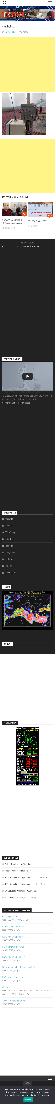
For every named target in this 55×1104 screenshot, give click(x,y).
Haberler (9, 539)
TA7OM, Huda (10, 32)
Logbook (9, 559)
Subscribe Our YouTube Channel (16, 402)
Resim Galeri (10, 572)
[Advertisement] (27, 64)
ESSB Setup (10, 532)
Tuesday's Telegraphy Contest (15, 1000)
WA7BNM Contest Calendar (17, 910)
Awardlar (9, 525)
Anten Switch (10, 864)
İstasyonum (10, 552)
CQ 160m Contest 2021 (37, 221)
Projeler (8, 566)
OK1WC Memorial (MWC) (13, 947)
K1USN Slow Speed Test (13, 926)
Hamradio (9, 545)
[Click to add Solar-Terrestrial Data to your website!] (27, 784)
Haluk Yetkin (25, 870)
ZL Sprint (6, 987)
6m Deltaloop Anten (13, 891)
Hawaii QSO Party (9, 916)
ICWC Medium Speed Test (13, 936)
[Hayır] (51, 1094)
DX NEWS (8, 644)
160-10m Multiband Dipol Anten (18, 877)
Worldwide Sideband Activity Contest (18, 967)
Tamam (28, 1099)
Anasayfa (9, 519)
